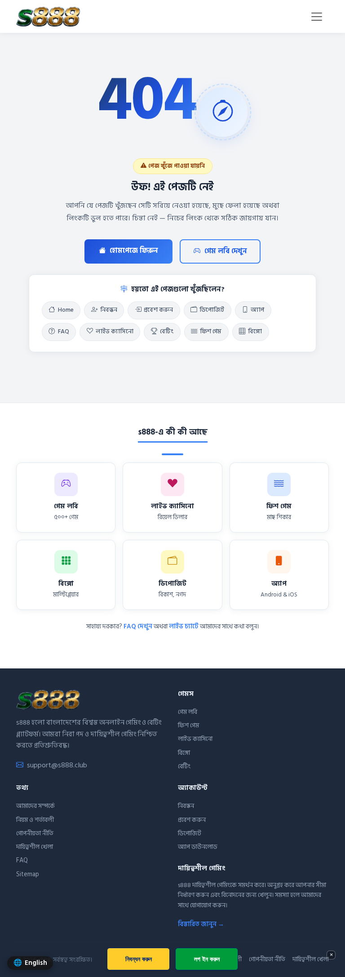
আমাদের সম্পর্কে (35, 806)
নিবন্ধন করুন (138, 959)
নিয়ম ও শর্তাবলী (35, 820)
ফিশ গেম (210, 331)
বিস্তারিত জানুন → (201, 924)
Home (66, 310)
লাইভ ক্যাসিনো (114, 331)
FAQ (63, 331)
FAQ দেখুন (138, 626)
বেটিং (166, 331)
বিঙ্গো (255, 331)
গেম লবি (187, 712)
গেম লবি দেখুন (225, 251)
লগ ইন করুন (207, 959)
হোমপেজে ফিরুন (134, 250)
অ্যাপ (257, 310)
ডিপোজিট (211, 310)
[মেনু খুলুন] (317, 16)
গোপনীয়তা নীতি (34, 833)
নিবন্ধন (108, 310)
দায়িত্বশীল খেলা (34, 847)
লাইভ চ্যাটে (184, 626)
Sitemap (27, 874)
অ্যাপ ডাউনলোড (197, 847)
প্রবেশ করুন (158, 310)
